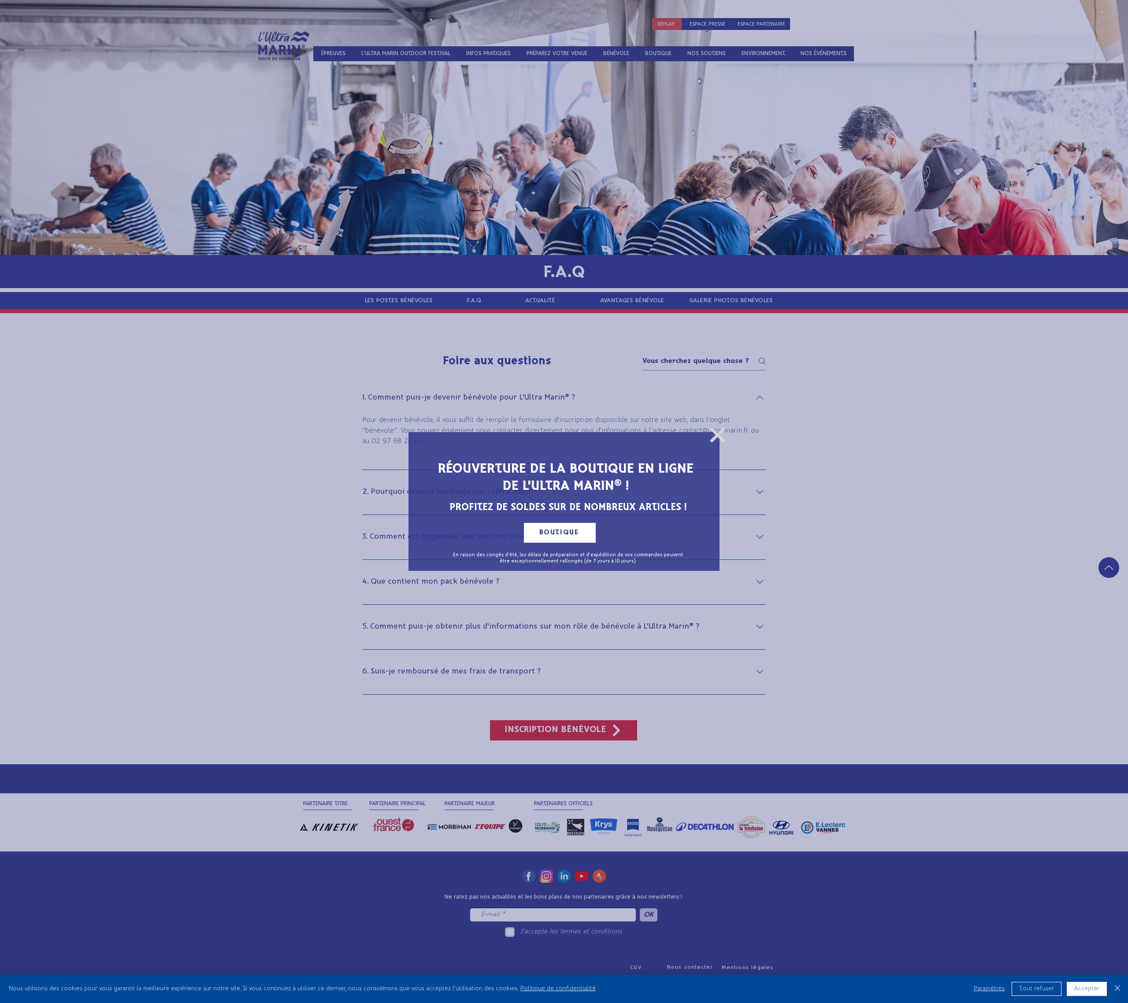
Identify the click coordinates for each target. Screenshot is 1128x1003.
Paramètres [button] (989, 989)
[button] (717, 435)
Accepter (1086, 989)
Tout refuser (1036, 989)
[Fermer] (1117, 989)
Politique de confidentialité (558, 989)
